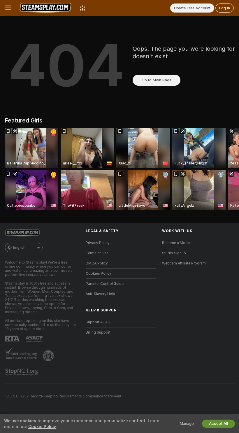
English (19, 248)
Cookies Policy (98, 273)
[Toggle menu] (8, 8)
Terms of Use (97, 253)
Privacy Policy (98, 243)
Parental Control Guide (105, 284)
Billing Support (98, 332)
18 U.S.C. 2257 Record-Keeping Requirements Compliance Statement (63, 396)
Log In (224, 8)
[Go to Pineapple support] (49, 355)
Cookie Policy (42, 426)
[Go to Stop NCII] (22, 372)
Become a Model (176, 243)
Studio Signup (174, 253)
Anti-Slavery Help (100, 294)
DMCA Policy (97, 263)
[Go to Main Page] (45, 8)
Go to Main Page (156, 80)
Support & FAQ (98, 322)
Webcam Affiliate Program (184, 263)
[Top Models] (82, 8)
